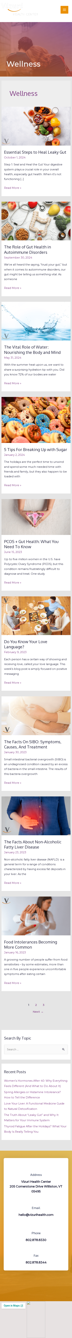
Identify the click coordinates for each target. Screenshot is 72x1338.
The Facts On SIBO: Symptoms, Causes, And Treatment (32, 744)
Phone (36, 1233)
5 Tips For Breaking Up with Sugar (35, 449)
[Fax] (36, 1248)
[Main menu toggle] (64, 10)
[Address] (36, 1167)
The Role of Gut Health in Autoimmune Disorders (27, 249)
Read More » (12, 187)
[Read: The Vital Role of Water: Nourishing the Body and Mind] (36, 321)
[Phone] (36, 1226)
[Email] (36, 1201)
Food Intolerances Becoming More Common (30, 944)
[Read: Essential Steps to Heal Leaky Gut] (36, 126)
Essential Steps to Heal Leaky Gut (35, 152)
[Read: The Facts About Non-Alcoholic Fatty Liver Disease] (36, 815)
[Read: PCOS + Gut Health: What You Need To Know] (36, 516)
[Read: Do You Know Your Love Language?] (36, 615)
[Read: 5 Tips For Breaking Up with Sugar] (36, 419)
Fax (36, 1255)
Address (36, 1175)
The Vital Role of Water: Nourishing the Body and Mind (32, 349)
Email (36, 1208)
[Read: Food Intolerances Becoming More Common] (36, 915)
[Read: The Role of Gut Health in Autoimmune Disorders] (36, 220)
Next (38, 1011)
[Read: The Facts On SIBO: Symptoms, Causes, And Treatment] (36, 715)
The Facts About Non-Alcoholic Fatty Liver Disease (32, 844)
